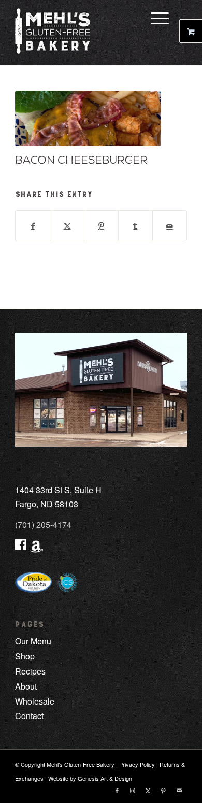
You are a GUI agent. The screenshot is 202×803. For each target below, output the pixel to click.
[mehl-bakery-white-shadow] (83, 31)
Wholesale (34, 701)
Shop (25, 656)
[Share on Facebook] (33, 225)
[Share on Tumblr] (135, 225)
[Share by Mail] (169, 225)
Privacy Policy (137, 764)
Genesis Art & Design (105, 778)
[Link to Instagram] (132, 790)
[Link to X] (148, 790)
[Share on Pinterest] (101, 225)
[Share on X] (67, 225)
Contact (29, 716)
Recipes (30, 671)
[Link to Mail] (179, 790)
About (26, 686)
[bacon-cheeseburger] (88, 118)
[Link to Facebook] (117, 790)
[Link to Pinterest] (163, 790)
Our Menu (33, 641)
